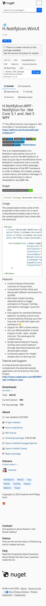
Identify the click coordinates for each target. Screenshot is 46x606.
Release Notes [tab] (26, 97)
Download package (14, 438)
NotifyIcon (9, 479)
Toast (17, 487)
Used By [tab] (28, 91)
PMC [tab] (16, 60)
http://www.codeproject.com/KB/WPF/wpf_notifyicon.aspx (22, 378)
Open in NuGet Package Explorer (21, 443)
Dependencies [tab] (12, 91)
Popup (27, 483)
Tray (29, 479)
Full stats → (7, 390)
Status (6, 538)
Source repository (14, 427)
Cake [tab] (21, 68)
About (24, 588)
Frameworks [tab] (25, 86)
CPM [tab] (5, 64)
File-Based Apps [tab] (10, 68)
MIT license (10, 432)
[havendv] (4, 470)
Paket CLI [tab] (14, 64)
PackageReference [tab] (28, 60)
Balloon (7, 487)
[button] (36, 72)
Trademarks (20, 595)
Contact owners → (10, 464)
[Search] (39, 10)
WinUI (20, 479)
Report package (13, 453)
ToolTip (16, 483)
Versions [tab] (10, 97)
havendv (12, 470)
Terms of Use (34, 588)
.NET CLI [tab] (7, 60)
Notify (7, 483)
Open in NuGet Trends (16, 448)
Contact (7, 525)
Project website (12, 422)
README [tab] (10, 86)
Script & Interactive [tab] (29, 64)
